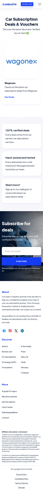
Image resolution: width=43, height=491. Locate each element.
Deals (23, 362)
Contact (5, 417)
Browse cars (7, 351)
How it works (7, 407)
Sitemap (21, 487)
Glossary (24, 367)
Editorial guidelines (10, 412)
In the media (26, 346)
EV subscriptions (9, 357)
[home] (9, 4)
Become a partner (9, 396)
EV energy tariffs (9, 362)
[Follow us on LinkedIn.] (22, 330)
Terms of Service (21, 483)
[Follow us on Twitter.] (16, 330)
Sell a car (24, 357)
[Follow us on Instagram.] (10, 330)
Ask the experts (8, 402)
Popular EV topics (9, 391)
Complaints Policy (21, 479)
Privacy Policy (21, 474)
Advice (5, 346)
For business (7, 367)
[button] (39, 4)
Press (23, 351)
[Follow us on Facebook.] (4, 330)
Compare (25, 372)
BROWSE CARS (27, 4)
